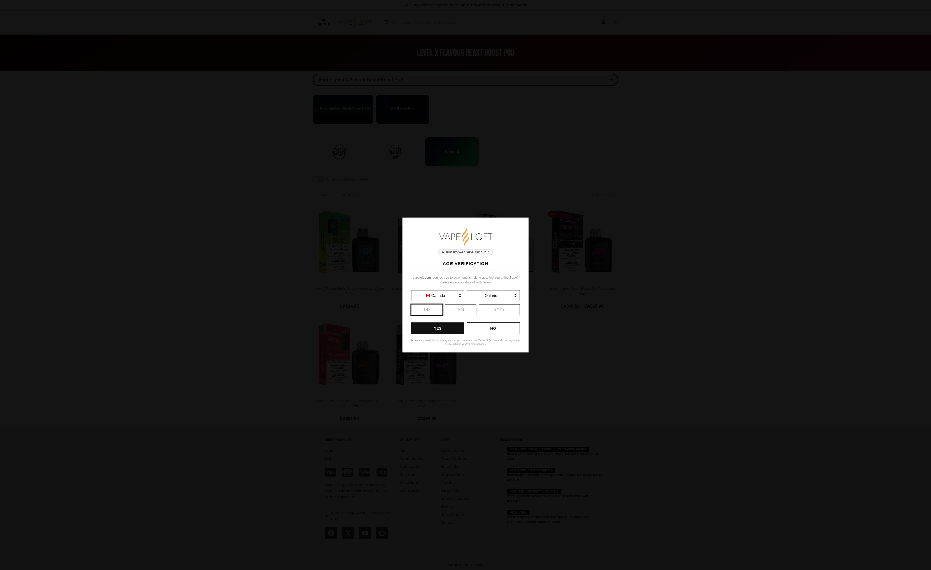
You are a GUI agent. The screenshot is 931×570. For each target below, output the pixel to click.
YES (438, 328)
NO (493, 328)
